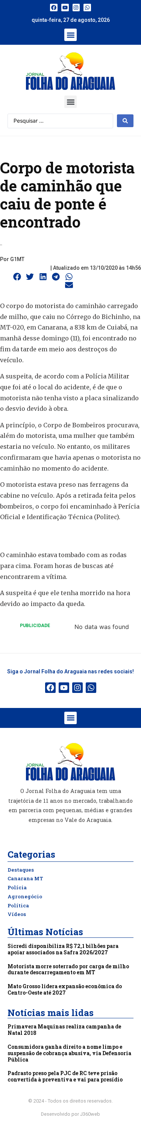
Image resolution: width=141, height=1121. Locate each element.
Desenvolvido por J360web (70, 1114)
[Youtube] (65, 7)
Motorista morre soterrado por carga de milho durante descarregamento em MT (68, 969)
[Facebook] (54, 7)
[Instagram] (76, 7)
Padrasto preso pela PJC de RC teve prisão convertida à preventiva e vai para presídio (65, 1076)
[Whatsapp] (87, 7)
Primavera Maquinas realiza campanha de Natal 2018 (64, 1029)
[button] (70, 35)
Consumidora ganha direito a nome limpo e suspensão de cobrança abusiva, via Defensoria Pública (69, 1053)
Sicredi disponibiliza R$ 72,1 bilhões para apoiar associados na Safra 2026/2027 (63, 949)
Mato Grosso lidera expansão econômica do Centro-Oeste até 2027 (65, 989)
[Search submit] (125, 120)
